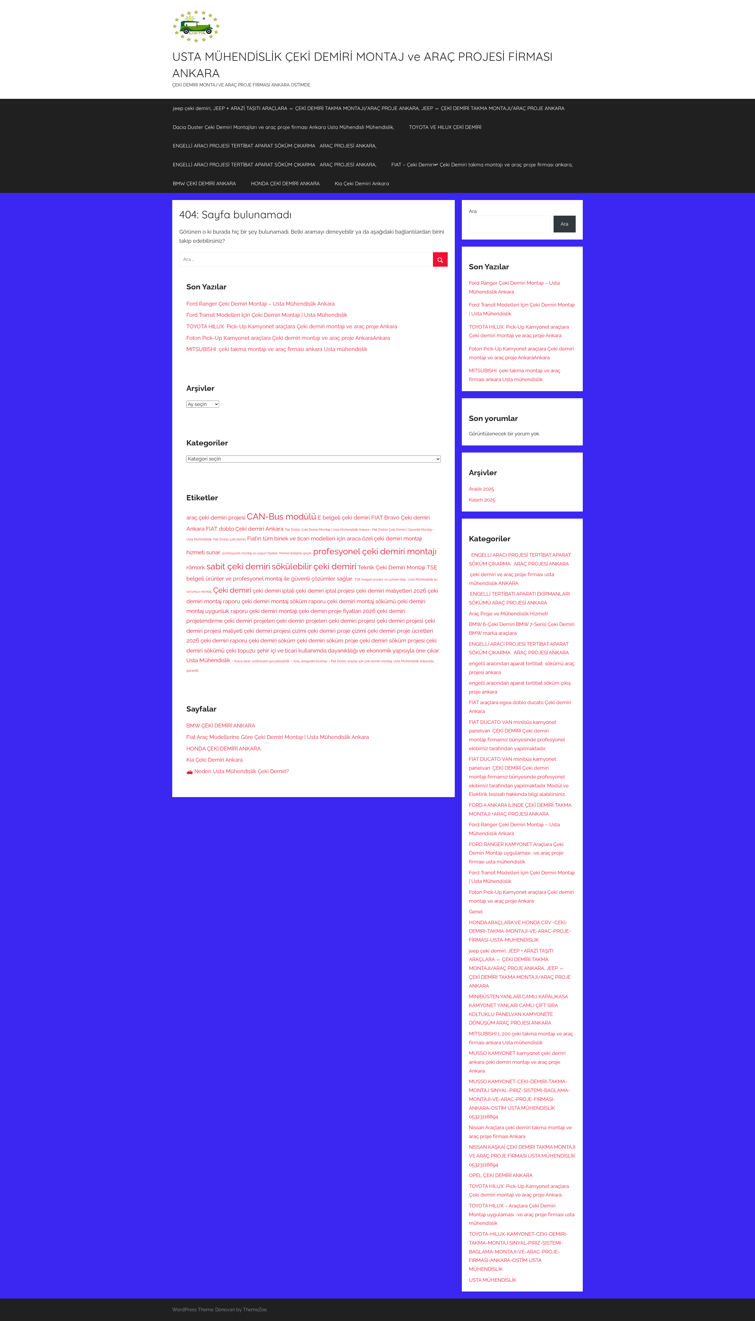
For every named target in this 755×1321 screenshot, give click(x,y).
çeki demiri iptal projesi (325, 590)
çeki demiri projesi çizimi (275, 630)
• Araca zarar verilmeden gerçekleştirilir (261, 661)
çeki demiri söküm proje (327, 640)
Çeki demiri (232, 590)
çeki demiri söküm (272, 640)
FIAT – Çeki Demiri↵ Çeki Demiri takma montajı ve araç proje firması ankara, (481, 164)
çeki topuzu (240, 650)
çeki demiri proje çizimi (337, 630)
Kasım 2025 (482, 500)
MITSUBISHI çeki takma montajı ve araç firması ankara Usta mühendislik (276, 349)
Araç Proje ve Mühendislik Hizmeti (508, 614)
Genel (476, 911)
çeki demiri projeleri (249, 620)
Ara (473, 211)
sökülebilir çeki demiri (314, 566)
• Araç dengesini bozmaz (309, 661)
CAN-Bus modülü (281, 516)
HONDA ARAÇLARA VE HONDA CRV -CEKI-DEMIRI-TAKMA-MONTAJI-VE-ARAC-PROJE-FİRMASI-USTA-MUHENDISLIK (520, 931)
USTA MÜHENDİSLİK (492, 1280)
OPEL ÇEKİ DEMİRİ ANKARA (501, 1175)
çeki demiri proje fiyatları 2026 (337, 611)
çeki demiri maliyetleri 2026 (391, 590)
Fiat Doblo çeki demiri (229, 539)
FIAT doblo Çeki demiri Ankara (244, 528)
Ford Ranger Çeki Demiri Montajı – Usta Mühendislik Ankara (261, 304)
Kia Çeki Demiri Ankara (362, 183)
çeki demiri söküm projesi (392, 640)
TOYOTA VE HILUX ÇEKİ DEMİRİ (445, 127)
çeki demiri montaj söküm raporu (284, 601)
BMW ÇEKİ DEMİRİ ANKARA (204, 183)
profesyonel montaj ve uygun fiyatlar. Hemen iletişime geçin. (267, 553)
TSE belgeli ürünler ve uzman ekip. (380, 579)
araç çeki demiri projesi (215, 517)
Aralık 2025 (481, 489)
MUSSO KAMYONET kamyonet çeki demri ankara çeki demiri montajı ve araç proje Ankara (517, 1062)
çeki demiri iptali (273, 590)
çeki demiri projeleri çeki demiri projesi (325, 620)
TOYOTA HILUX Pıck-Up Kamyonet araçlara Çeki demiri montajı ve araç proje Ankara (291, 326)
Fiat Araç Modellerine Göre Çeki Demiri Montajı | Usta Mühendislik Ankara (277, 737)
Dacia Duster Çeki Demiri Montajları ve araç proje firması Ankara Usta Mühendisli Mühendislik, (283, 127)
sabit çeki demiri (238, 566)
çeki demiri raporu (224, 640)
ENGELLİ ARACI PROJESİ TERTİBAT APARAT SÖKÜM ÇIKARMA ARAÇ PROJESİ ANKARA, (274, 145)
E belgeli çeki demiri (344, 517)
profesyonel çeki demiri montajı (374, 551)
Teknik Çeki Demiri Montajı (391, 567)
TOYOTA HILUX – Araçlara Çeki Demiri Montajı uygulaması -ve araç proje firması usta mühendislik (522, 1214)
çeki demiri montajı (273, 611)
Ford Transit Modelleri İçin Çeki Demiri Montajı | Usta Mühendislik (266, 315)
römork (195, 567)
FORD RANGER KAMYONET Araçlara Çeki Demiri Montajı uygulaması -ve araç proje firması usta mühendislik (516, 853)
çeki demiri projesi (400, 620)
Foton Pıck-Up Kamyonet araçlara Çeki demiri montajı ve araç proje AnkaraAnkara (288, 338)
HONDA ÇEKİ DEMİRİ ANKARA (285, 183)
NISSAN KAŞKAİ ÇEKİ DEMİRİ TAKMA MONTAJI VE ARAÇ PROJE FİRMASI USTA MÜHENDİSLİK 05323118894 (522, 1156)
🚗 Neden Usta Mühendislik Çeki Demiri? (237, 771)
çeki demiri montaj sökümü (361, 601)
